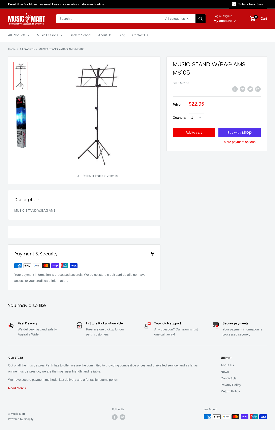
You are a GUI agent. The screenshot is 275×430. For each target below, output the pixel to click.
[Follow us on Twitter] (122, 417)
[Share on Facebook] (235, 89)
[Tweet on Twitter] (250, 89)
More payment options (239, 142)
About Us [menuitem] (105, 35)
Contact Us (229, 378)
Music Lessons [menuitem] (47, 35)
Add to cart (194, 132)
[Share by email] (258, 89)
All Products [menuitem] (16, 35)
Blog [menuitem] (122, 35)
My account (223, 21)
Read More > (17, 388)
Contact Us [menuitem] (140, 35)
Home (12, 49)
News (225, 371)
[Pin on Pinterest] (242, 89)
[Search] (200, 18)
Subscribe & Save (250, 4)
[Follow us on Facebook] (115, 417)
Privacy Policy (231, 385)
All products (27, 49)
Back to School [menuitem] (80, 35)
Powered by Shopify (20, 419)
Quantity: (179, 117)
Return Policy (230, 391)
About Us (227, 365)
